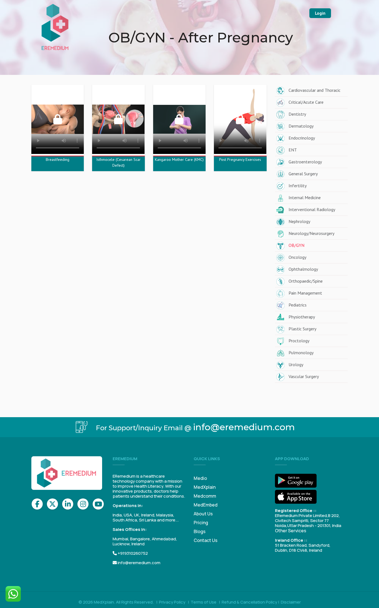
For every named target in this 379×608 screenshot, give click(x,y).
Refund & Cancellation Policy (249, 602)
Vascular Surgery (304, 376)
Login (320, 13)
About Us (203, 514)
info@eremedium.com (244, 427)
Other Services (290, 531)
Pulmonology (301, 352)
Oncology (297, 257)
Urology (296, 364)
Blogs (200, 531)
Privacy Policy (172, 602)
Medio (200, 478)
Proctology (299, 340)
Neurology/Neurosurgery (311, 233)
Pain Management (305, 293)
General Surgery (303, 173)
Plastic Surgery (302, 328)
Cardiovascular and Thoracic (314, 90)
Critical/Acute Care (306, 102)
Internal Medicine (305, 197)
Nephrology (299, 221)
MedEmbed (206, 505)
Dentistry (297, 114)
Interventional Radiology (312, 209)
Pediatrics (298, 305)
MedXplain (205, 487)
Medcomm (205, 496)
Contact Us (206, 540)
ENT (293, 150)
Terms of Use (203, 602)
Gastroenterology (305, 161)
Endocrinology (302, 138)
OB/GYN (296, 245)
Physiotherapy (302, 317)
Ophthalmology (303, 269)
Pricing (201, 523)
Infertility (298, 185)
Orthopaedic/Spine (306, 281)
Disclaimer (291, 602)
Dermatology (301, 126)
